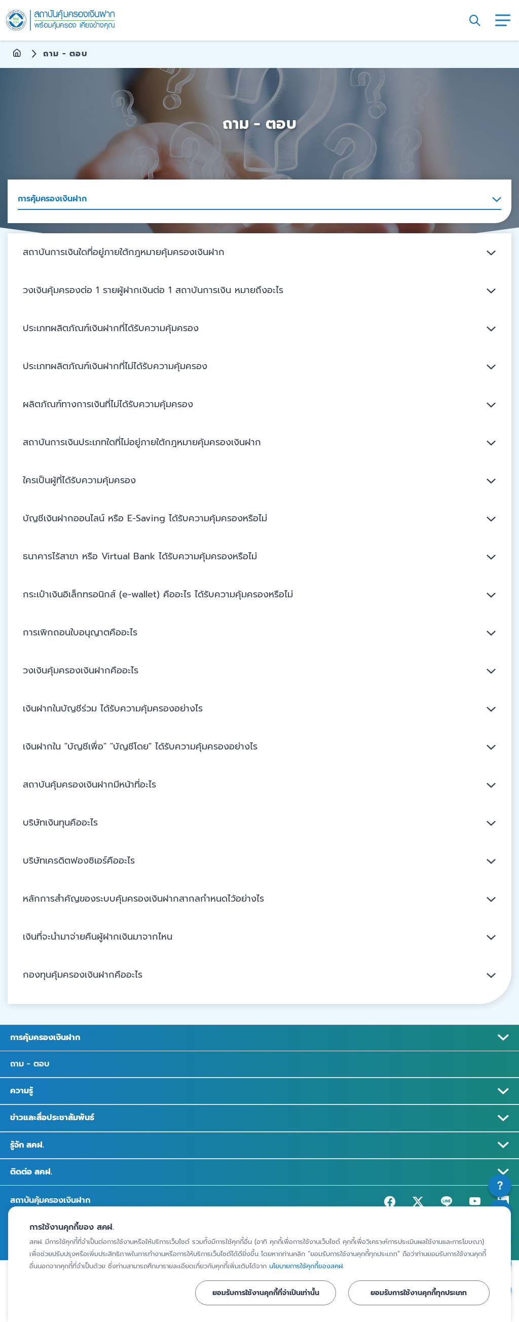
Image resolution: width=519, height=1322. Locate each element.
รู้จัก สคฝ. (27, 1145)
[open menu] (503, 20)
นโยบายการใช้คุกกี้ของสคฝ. (306, 1266)
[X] (418, 1201)
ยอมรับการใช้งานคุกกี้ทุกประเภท (418, 1292)
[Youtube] (474, 1201)
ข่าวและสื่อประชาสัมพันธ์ (52, 1118)
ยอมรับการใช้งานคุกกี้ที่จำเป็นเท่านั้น (265, 1292)
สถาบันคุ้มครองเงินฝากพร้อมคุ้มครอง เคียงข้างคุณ (60, 20)
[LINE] (446, 1201)
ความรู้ (21, 1091)
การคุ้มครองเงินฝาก (45, 1037)
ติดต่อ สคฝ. (31, 1172)
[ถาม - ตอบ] (499, 1185)
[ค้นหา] (475, 20)
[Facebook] (389, 1201)
